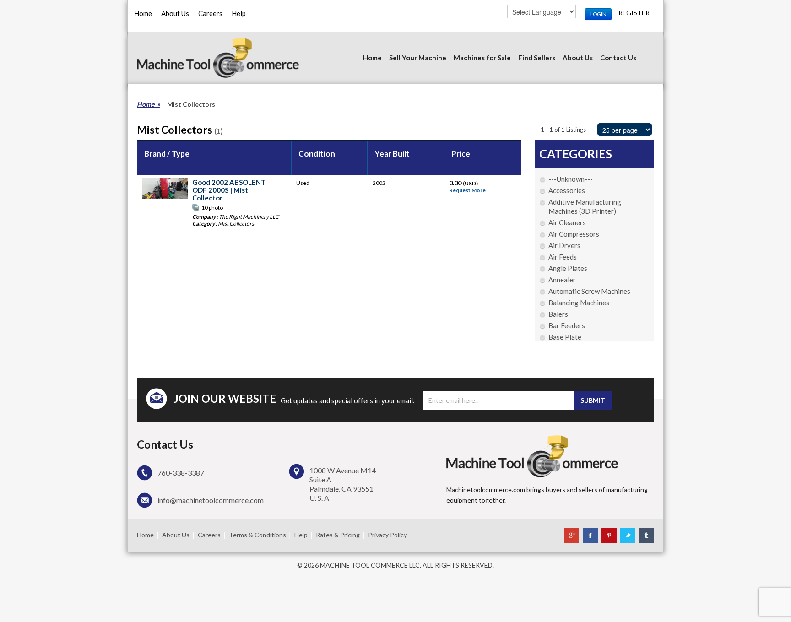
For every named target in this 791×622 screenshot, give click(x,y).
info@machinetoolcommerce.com (210, 500)
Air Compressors (573, 234)
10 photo (212, 207)
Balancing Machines (578, 302)
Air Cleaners (567, 222)
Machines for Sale (482, 58)
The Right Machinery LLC (249, 216)
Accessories (566, 190)
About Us (175, 13)
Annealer (562, 280)
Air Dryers (564, 245)
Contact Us (618, 58)
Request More (467, 190)
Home (143, 13)
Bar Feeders (566, 325)
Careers (210, 13)
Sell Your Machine (417, 58)
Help (239, 13)
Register (634, 12)
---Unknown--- (570, 179)
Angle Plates (567, 268)
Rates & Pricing (338, 535)
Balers (558, 314)
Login (598, 14)
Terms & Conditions (257, 535)
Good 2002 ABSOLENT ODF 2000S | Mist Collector (229, 190)
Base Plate (564, 337)
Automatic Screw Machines (589, 291)
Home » (148, 104)
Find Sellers (536, 58)
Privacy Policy (387, 535)
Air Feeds (562, 257)
